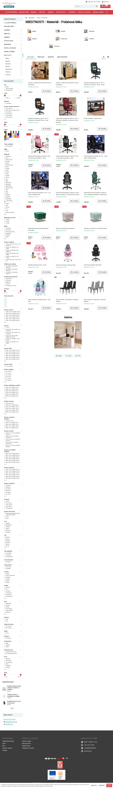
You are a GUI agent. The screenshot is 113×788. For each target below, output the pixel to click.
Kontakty (4, 750)
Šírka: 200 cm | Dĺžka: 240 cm (13, 478)
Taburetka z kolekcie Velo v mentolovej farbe (95, 228)
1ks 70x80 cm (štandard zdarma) (12, 270)
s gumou (8, 284)
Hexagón (8, 532)
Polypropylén (9, 200)
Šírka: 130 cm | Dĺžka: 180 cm (13, 353)
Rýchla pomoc (9, 724)
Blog (3, 745)
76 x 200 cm (9, 380)
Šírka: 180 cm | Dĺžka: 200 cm (13, 458)
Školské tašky (9, 90)
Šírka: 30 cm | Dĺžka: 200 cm (12, 410)
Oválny (7, 528)
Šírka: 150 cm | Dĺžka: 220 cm (13, 357)
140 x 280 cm (9, 506)
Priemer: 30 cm (9, 403)
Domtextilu (8, 103)
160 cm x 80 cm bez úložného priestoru (13, 440)
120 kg (7, 223)
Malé (7, 643)
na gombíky (8, 553)
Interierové (8, 566)
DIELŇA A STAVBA (98, 12)
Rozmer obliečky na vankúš (12, 385)
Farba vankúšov (8, 144)
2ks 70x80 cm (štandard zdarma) (12, 266)
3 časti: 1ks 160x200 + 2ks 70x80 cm (12, 251)
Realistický (8, 233)
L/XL (7, 621)
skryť (5, 214)
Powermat (8, 638)
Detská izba (8, 69)
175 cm (7, 327)
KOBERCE (50, 12)
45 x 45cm (8, 488)
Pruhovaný (8, 230)
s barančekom (9, 596)
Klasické (8, 587)
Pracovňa (7, 74)
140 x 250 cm (9, 504)
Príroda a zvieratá (10, 231)
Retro (7, 664)
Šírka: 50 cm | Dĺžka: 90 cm (12, 424)
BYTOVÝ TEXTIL (61, 12)
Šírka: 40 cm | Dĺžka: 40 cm (12, 389)
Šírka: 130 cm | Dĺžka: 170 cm (13, 352)
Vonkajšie (8, 568)
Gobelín (7, 175)
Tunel (7, 516)
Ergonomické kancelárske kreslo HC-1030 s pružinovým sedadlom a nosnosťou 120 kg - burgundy (67, 120)
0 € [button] (105, 6)
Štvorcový (8, 530)
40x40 (7, 501)
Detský (7, 607)
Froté (7, 173)
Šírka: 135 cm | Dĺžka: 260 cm (13, 317)
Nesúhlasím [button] (102, 785)
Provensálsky (9, 662)
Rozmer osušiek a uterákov (9, 418)
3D (6, 589)
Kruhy (7, 518)
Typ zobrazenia (8, 560)
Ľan (7, 209)
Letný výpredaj (9, 88)
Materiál (6, 154)
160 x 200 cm (9, 108)
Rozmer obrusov (9, 401)
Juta (7, 210)
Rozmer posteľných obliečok (10, 450)
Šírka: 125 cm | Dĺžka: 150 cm (13, 350)
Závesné (8, 542)
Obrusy (7, 546)
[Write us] (82, 751)
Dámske (8, 579)
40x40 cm (8, 487)
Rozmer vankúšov (9, 483)
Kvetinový (8, 612)
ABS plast (8, 156)
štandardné (8, 594)
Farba (5, 129)
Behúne (8, 544)
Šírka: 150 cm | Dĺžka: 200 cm (13, 355)
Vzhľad (6, 585)
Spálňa (7, 58)
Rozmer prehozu (9, 467)
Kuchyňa (7, 61)
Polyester (8, 196)
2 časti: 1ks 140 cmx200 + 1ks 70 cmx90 (13, 333)
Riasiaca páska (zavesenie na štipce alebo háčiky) (13, 514)
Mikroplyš (8, 184)
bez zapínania (9, 556)
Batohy (7, 539)
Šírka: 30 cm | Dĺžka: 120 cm (12, 406)
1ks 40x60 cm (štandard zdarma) (12, 273)
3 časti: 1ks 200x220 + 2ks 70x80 (12, 254)
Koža (7, 180)
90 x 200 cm (9, 112)
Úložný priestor (8, 650)
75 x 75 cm (8, 378)
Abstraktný (8, 603)
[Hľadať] (97, 6)
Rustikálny (8, 665)
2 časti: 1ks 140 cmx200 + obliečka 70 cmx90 (12, 336)
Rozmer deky (8, 348)
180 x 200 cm (9, 117)
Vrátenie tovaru (26, 745)
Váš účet (106, 1)
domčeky (8, 591)
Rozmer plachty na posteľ (11, 106)
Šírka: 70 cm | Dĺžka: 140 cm (12, 426)
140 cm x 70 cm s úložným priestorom (12, 436)
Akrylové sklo (9, 159)
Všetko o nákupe (30, 738)
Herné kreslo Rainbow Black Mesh (92, 265)
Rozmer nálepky (9, 369)
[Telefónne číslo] (82, 745)
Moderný (8, 658)
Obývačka (8, 64)
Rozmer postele (9, 431)
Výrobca (6, 101)
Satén (7, 203)
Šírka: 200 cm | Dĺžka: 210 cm (13, 474)
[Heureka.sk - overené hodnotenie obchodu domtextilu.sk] (53, 764)
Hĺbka (5, 149)
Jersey (7, 177)
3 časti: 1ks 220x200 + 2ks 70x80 (12, 257)
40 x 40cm (8, 485)
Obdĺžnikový (9, 525)
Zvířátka (8, 235)
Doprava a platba (26, 741)
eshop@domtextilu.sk (11, 722)
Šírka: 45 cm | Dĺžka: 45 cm (12, 392)
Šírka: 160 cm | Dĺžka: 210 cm (13, 469)
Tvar (5, 521)
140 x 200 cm (9, 115)
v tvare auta (9, 592)
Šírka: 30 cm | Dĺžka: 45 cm (12, 405)
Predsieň (7, 72)
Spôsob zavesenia (9, 511)
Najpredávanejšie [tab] (62, 57)
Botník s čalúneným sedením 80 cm (93, 118)
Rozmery (6, 499)
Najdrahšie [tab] (51, 57)
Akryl (7, 158)
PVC (7, 191)
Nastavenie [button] (93, 785)
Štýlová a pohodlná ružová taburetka (65, 228)
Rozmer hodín (8, 364)
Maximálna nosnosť (9, 217)
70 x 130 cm (9, 503)
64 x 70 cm (8, 376)
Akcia (7, 86)
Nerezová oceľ (9, 187)
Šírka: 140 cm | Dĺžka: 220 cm (13, 455)
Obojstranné (9, 278)
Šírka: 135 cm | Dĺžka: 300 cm (13, 320)
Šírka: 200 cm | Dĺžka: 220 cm (13, 460)
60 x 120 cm (9, 374)
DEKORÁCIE (72, 12)
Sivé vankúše (9, 146)
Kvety (7, 236)
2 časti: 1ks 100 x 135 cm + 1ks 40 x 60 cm (13, 244)
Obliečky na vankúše (10, 264)
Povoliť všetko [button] (109, 785)
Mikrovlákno (9, 186)
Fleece (7, 172)
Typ (5, 85)
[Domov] (10, 5)
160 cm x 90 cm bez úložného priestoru (13, 446)
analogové (8, 561)
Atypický (8, 523)
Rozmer (6, 325)
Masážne (8, 540)
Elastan (7, 168)
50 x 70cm (8, 494)
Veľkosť (6, 617)
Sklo (7, 205)
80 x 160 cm (9, 628)
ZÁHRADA (33, 12)
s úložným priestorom (11, 651)
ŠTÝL (5, 656)
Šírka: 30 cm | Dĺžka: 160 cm (12, 408)
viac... (5, 119)
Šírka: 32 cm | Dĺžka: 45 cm (12, 412)
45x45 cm (8, 490)
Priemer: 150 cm (10, 420)
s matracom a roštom (11, 285)
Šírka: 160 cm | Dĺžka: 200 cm (13, 359)
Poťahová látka (9, 201)
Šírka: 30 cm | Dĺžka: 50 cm (12, 387)
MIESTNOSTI (8, 55)
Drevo (7, 166)
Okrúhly (8, 526)
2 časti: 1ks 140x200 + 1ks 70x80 (12, 248)
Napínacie (8, 282)
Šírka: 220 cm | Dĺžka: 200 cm (13, 462)
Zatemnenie (7, 641)
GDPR (4, 743)
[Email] (86, 2)
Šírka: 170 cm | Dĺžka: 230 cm (13, 473)
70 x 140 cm (9, 626)
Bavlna (7, 163)
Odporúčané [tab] (30, 57)
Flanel (7, 170)
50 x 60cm (8, 492)
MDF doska (8, 182)
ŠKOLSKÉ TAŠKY (24, 12)
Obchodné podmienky (8, 741)
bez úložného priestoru (11, 653)
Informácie (7, 738)
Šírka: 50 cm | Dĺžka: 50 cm (12, 394)
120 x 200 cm (9, 113)
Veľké (7, 646)
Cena (5, 93)
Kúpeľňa (7, 66)
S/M (7, 619)
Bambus (8, 161)
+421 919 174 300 (10, 719)
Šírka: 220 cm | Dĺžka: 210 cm (13, 110)
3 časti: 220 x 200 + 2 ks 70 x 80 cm (13, 260)
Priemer (6, 289)
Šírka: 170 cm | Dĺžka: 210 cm (13, 471)
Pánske (7, 580)
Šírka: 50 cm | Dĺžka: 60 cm (12, 396)
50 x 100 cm (9, 371)
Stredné (8, 645)
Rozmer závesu (8, 310)
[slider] (5, 95)
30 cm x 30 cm (9, 366)
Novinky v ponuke (7, 748)
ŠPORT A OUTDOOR (84, 12)
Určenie (6, 571)
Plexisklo (8, 194)
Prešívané (8, 280)
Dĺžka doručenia (26, 743)
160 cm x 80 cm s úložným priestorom (12, 443)
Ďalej (12, 708)
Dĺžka (5, 122)
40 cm (7, 633)
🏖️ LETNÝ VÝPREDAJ (11, 12)
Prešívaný (8, 228)
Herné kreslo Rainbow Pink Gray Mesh (66, 265)
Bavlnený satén (9, 165)
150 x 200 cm (9, 508)
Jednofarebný (9, 610)
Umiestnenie (8, 565)
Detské (7, 582)
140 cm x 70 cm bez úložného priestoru (13, 433)
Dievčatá (8, 577)
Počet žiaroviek (8, 296)
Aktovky (8, 537)
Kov (7, 179)
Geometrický (9, 608)
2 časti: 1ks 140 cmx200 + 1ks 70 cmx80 (13, 330)
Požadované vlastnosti (10, 276)
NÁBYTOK (42, 12)
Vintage (8, 667)
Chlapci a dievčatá (10, 575)
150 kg (7, 221)
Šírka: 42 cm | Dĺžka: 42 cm (12, 390)
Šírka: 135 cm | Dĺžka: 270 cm (13, 318)
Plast (7, 193)
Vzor (5, 601)
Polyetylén (8, 198)
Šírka (5, 672)
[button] (109, 6)
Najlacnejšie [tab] (41, 57)
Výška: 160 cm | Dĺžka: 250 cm (13, 311)
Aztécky (8, 605)
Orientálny (8, 660)
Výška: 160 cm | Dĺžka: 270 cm (13, 313)
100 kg (7, 219)
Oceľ (7, 189)
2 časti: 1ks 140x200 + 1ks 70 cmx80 (13, 339)
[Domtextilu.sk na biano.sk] (60, 764)
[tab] (103, 57)
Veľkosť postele (8, 624)
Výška (6, 631)
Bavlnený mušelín (10, 212)
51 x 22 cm (8, 373)
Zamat (7, 207)
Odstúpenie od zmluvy (28, 748)
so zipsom (8, 554)
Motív (5, 226)
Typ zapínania (8, 551)
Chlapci (7, 573)
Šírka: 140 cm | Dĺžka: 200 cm (13, 453)
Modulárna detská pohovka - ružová (37, 265)
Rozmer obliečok (9, 242)
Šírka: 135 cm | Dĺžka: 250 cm (13, 315)
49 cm (7, 151)
